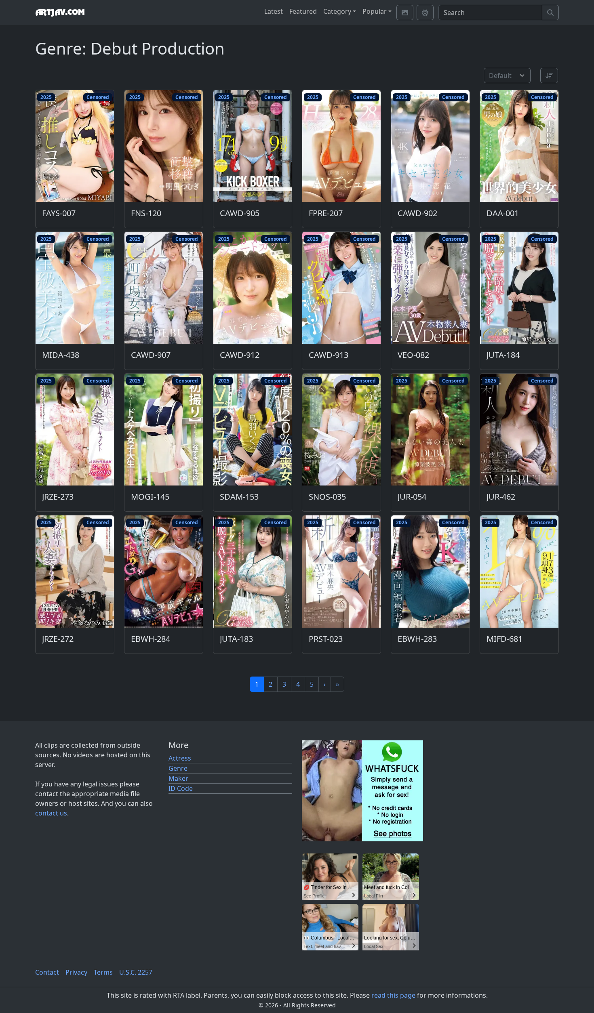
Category (337, 11)
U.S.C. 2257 (135, 972)
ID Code (181, 788)
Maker (178, 778)
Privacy (76, 972)
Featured (303, 11)
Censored (97, 97)
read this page (393, 995)
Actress (180, 758)
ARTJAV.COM (59, 12)
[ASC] (549, 75)
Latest (273, 11)
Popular (374, 11)
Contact (47, 972)
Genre (178, 768)
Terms (103, 972)
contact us (51, 813)
